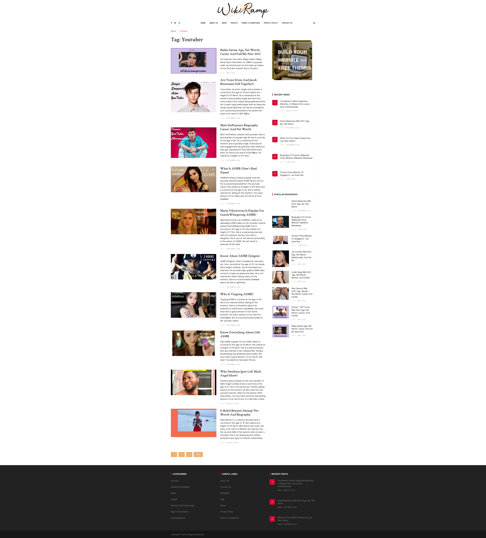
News (224, 23)
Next (198, 454)
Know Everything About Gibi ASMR (240, 334)
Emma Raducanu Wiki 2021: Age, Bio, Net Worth (301, 204)
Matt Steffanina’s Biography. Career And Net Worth (239, 127)
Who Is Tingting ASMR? (236, 294)
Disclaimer (225, 493)
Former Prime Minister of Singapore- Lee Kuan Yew (301, 239)
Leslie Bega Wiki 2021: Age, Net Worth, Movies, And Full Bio (301, 275)
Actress (174, 481)
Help (222, 499)
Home (203, 23)
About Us (213, 23)
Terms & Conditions (250, 23)
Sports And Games (180, 512)
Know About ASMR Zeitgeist (240, 256)
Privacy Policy (271, 23)
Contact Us (287, 23)
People (234, 23)
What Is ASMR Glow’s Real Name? (238, 170)
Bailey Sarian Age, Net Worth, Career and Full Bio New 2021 (240, 52)
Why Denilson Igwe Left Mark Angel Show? (240, 373)
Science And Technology (182, 505)
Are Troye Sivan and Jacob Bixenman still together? (238, 82)
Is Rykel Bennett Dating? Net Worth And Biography (239, 412)
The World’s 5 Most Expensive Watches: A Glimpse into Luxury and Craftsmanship (295, 104)
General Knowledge (180, 487)
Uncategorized (178, 518)
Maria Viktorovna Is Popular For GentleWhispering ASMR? (242, 212)
